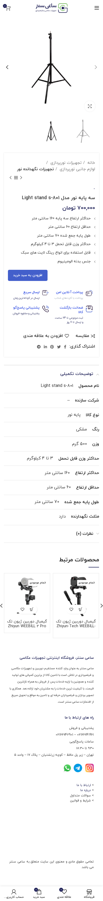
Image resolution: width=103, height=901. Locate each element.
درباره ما (85, 790)
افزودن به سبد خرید (27, 275)
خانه (90, 163)
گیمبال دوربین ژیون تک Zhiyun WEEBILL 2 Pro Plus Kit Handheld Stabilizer (27, 629)
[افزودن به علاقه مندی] (71, 609)
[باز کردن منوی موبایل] (97, 8)
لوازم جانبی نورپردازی (76, 169)
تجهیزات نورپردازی (65, 163)
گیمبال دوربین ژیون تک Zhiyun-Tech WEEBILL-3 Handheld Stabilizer (76, 626)
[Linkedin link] (45, 346)
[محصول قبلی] (21, 178)
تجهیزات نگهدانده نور (35, 169)
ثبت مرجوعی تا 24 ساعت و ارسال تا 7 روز (69, 320)
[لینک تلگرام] (38, 346)
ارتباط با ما (84, 785)
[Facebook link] (65, 346)
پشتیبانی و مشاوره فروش (26, 313)
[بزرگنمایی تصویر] (90, 106)
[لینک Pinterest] (52, 346)
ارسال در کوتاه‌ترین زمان (26, 298)
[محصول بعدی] (10, 178)
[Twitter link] (58, 346)
